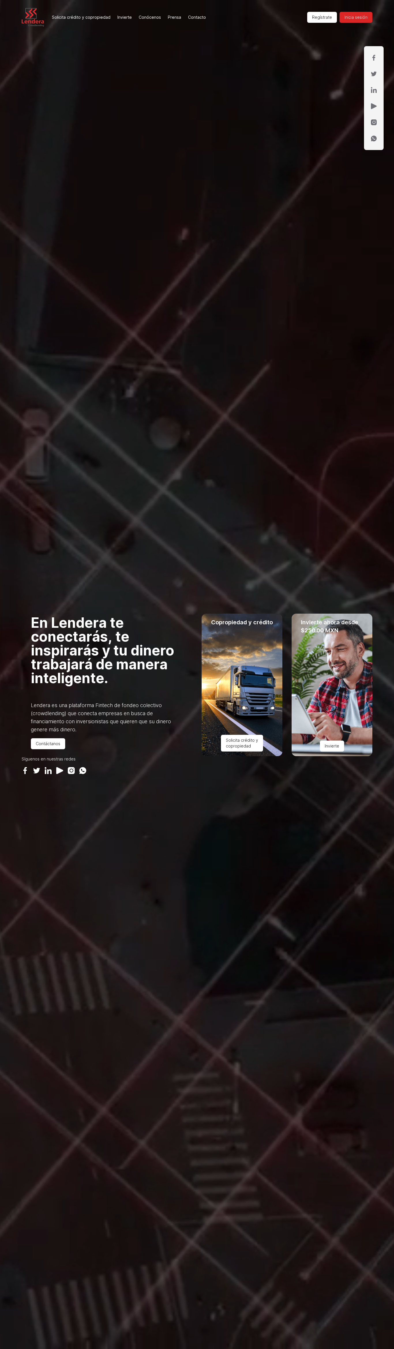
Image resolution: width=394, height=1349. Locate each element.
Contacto (197, 17)
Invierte (124, 17)
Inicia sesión (355, 17)
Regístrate (322, 17)
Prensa (174, 17)
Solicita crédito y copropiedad (81, 17)
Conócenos (150, 17)
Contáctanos (48, 743)
